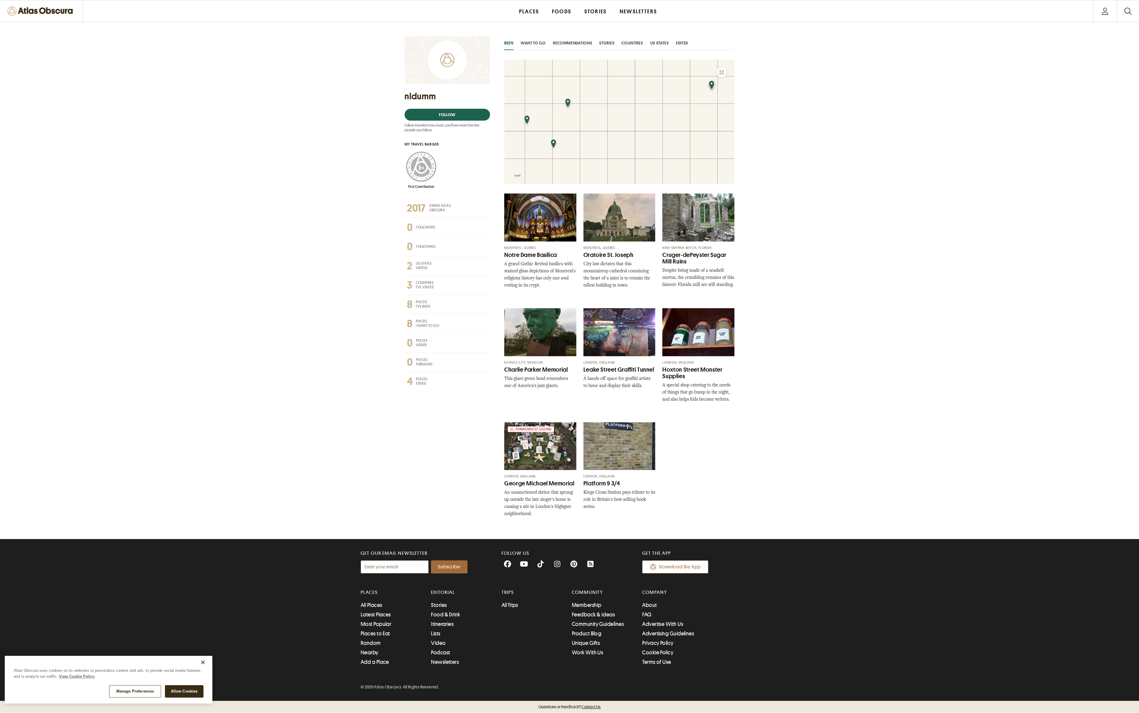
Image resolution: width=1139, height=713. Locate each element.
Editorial (443, 592)
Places (369, 592)
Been (508, 43)
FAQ (646, 614)
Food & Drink (445, 614)
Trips (508, 592)
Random (371, 643)
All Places (371, 605)
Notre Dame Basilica (530, 255)
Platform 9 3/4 (601, 483)
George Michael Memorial (539, 483)
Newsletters (445, 662)
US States (659, 43)
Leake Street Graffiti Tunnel (618, 370)
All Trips (510, 605)
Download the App (680, 567)
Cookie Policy (657, 652)
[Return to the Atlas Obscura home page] (41, 11)
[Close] (202, 662)
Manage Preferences (135, 691)
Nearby (369, 652)
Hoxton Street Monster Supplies (692, 373)
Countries (632, 43)
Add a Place (375, 662)
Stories (606, 43)
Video (438, 643)
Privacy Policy (657, 643)
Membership (587, 605)
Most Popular (376, 624)
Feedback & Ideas (593, 614)
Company (654, 592)
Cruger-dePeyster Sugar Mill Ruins (694, 258)
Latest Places (376, 614)
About (649, 605)
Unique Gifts (586, 643)
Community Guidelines (598, 624)
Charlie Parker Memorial (536, 370)
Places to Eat (375, 633)
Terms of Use (656, 662)
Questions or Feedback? (569, 707)
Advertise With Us (662, 624)
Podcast (440, 652)
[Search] (1128, 11)
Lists (435, 633)
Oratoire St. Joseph (608, 255)
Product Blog (586, 633)
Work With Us (587, 652)
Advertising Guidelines (668, 633)
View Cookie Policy (77, 676)
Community (587, 592)
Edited (682, 43)
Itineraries (442, 624)
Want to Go (533, 43)
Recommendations (572, 43)
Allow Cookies (184, 691)
